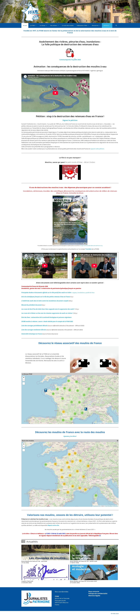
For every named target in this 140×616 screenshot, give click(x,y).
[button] (86, 409)
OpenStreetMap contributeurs (111, 423)
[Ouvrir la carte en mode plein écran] (117, 374)
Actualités (32, 541)
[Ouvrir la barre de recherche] (116, 25)
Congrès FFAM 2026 (27, 581)
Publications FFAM (82, 25)
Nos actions (53, 25)
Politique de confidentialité (97, 593)
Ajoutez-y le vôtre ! (70, 436)
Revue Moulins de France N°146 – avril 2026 (34, 561)
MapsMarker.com (97, 423)
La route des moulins (68, 25)
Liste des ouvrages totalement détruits (33, 330)
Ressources (95, 25)
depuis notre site (53, 525)
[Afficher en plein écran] (23, 383)
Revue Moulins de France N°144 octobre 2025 (83, 581)
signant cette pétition (97, 149)
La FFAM (32, 25)
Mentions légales (94, 596)
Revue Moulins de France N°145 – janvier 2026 (83, 561)
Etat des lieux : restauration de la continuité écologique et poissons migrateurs (46, 317)
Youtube (88, 249)
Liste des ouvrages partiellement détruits (34, 326)
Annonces (106, 25)
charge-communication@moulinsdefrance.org (91, 245)
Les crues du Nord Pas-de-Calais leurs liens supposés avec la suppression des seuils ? (48, 309)
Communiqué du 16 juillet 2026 (70, 60)
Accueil (25, 25)
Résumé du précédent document (31, 305)
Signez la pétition (70, 120)
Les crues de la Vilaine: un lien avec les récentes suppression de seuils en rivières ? (47, 313)
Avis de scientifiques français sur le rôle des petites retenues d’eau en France (45, 297)
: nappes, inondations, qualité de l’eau (58, 292)
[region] (36, 598)
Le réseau (42, 25)
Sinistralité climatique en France (31, 334)
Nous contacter (93, 591)
